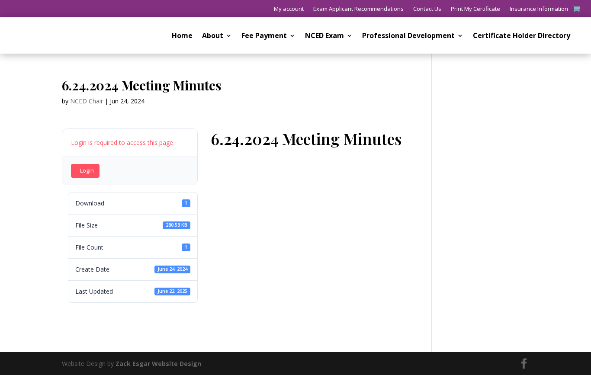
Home (182, 36)
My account (289, 9)
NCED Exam (324, 36)
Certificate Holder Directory (521, 36)
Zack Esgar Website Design (158, 363)
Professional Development (408, 36)
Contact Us (427, 9)
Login (87, 170)
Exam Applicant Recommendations (358, 9)
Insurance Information (539, 9)
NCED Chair (86, 101)
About (212, 36)
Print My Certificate (475, 9)
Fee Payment (264, 36)
